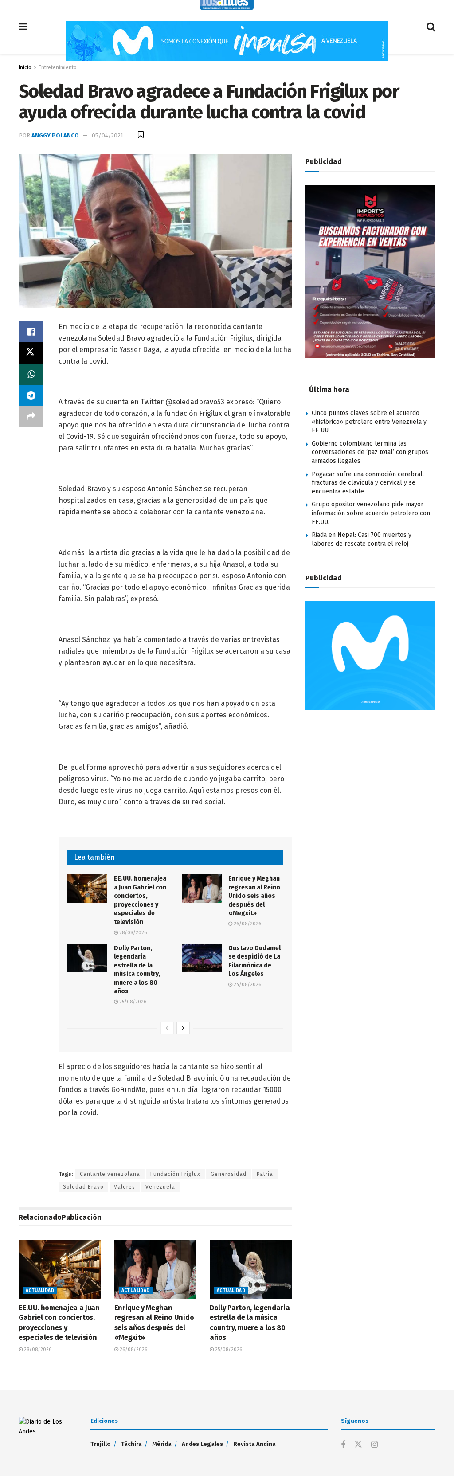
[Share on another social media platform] (31, 416)
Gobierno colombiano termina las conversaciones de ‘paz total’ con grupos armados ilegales (370, 452)
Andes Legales (202, 1444)
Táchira (131, 1444)
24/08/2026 (246, 984)
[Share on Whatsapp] (31, 374)
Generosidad (229, 1174)
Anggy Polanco (55, 135)
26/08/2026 (246, 924)
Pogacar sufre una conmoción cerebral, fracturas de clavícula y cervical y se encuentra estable (368, 482)
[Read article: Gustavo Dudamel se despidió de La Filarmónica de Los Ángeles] (202, 958)
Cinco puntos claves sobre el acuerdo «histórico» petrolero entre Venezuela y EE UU (369, 421)
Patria (265, 1174)
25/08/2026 (132, 1002)
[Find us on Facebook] (343, 1445)
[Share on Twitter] (31, 353)
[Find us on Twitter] (358, 1444)
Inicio (25, 67)
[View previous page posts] (167, 1028)
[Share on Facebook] (31, 331)
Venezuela (160, 1187)
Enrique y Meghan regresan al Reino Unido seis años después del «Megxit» (254, 896)
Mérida (162, 1444)
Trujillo (100, 1444)
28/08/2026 (132, 933)
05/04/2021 (107, 135)
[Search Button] (431, 27)
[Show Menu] (23, 27)
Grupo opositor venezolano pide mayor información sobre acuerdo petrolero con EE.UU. (371, 513)
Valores (124, 1187)
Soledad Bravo (83, 1187)
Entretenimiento (58, 67)
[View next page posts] (183, 1028)
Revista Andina (254, 1444)
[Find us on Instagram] (374, 1445)
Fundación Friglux (175, 1174)
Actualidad (40, 1290)
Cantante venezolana (110, 1174)
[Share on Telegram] (31, 395)
